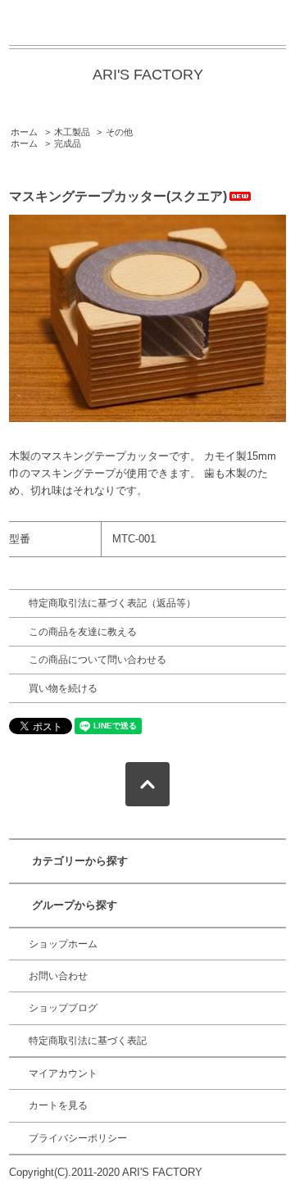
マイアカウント (63, 1073)
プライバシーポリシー (78, 1138)
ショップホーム (63, 944)
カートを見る (58, 1105)
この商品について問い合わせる (97, 659)
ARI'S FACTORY (148, 74)
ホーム (24, 132)
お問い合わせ (58, 976)
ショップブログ (63, 1008)
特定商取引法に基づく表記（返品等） (112, 603)
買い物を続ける (63, 688)
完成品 (67, 143)
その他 (119, 132)
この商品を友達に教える (83, 632)
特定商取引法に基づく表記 (88, 1040)
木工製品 (72, 132)
